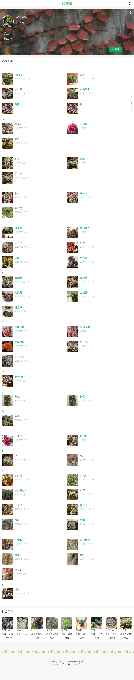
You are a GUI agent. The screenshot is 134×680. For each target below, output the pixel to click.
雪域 (19, 630)
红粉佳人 (6, 630)
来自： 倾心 (36, 634)
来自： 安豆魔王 (24, 634)
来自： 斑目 (66, 634)
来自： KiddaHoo (98, 634)
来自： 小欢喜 (8, 634)
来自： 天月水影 (113, 634)
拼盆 (93, 630)
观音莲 (64, 630)
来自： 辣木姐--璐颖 (85, 634)
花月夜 (49, 630)
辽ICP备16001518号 (71, 664)
